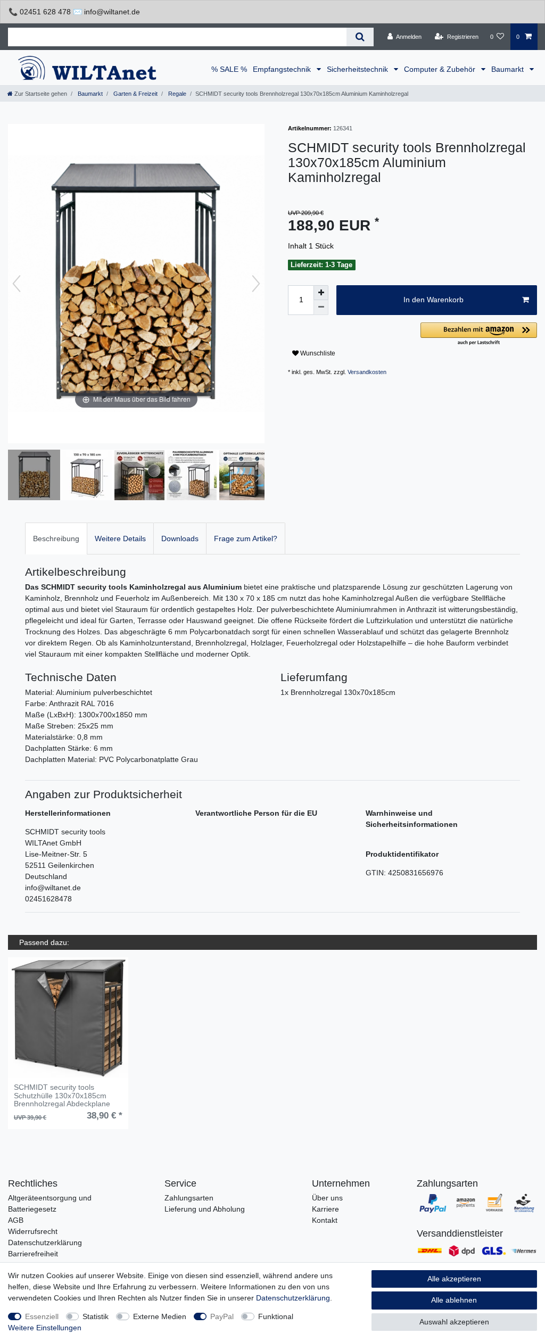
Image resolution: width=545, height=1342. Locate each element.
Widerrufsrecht (32, 1231)
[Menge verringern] (320, 307)
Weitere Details (120, 538)
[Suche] (360, 37)
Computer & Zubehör (440, 69)
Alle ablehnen (454, 1300)
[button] (478, 334)
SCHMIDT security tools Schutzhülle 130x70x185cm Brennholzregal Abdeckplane (62, 1095)
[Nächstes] (256, 284)
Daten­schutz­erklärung (293, 1298)
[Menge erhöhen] (320, 292)
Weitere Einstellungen (44, 1327)
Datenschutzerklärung (45, 1242)
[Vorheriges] (16, 284)
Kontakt (324, 1220)
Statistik (95, 1316)
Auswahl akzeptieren (454, 1322)
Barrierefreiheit (33, 1253)
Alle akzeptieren (454, 1278)
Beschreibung (56, 538)
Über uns (327, 1198)
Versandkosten (367, 372)
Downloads (180, 538)
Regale (176, 93)
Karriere (325, 1209)
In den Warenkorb (433, 299)
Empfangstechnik (283, 69)
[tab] (56, 538)
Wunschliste (317, 353)
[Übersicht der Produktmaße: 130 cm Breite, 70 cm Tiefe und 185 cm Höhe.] (86, 476)
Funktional (275, 1316)
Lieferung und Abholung (204, 1209)
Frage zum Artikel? (245, 538)
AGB (15, 1220)
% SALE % (229, 69)
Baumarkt (508, 69)
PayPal (222, 1316)
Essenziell (42, 1316)
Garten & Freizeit (135, 93)
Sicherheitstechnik (358, 69)
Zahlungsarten (188, 1198)
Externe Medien (159, 1316)
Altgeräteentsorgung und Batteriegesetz (50, 1203)
